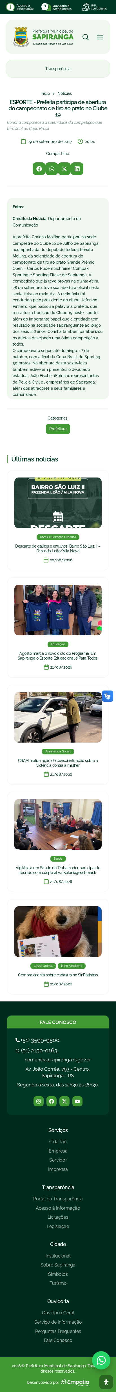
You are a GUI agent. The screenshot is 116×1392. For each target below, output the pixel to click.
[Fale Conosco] (58, 1342)
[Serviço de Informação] (58, 1324)
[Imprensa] (58, 1171)
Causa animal (43, 965)
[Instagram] (39, 1101)
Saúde (58, 858)
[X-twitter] (64, 1101)
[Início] (45, 94)
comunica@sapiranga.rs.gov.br (58, 1060)
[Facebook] (51, 1101)
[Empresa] (58, 1153)
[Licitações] (58, 1219)
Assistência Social (58, 751)
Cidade (58, 1244)
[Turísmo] (58, 1285)
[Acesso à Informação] (58, 1210)
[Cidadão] (58, 1144)
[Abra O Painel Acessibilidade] (106, 1382)
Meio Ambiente (71, 965)
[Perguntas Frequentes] (58, 1333)
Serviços (58, 1130)
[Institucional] (58, 1258)
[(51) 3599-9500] (38, 1040)
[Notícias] (64, 94)
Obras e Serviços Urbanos (58, 537)
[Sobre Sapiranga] (58, 1267)
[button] (39, 168)
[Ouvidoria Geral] (58, 1315)
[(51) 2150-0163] (37, 1050)
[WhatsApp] (101, 1360)
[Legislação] (58, 1228)
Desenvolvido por (43, 1382)
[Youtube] (77, 1101)
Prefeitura (57, 429)
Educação (58, 644)
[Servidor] (58, 1162)
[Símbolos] (58, 1276)
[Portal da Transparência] (58, 1201)
